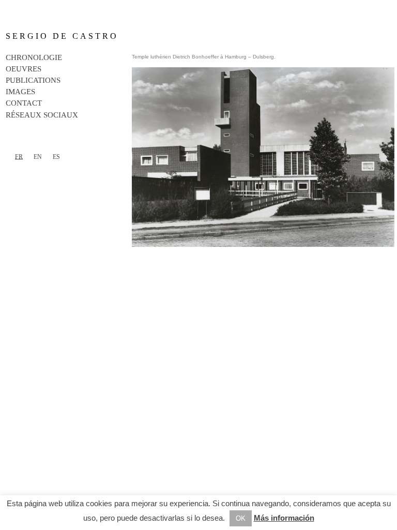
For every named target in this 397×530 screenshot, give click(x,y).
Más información (284, 517)
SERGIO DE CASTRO (62, 36)
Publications (33, 80)
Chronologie (34, 57)
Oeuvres (23, 69)
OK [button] (241, 518)
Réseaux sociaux (42, 115)
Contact (24, 103)
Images (20, 91)
